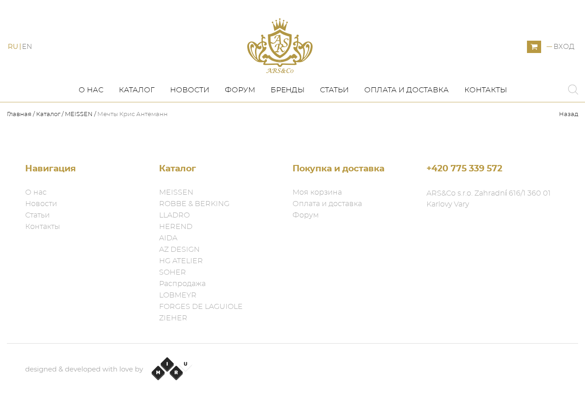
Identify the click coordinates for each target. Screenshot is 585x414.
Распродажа (182, 283)
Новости (189, 90)
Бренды (287, 90)
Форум (240, 90)
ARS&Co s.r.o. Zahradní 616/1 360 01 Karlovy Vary (488, 199)
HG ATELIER (181, 261)
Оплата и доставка (406, 90)
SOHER (172, 272)
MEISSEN (79, 114)
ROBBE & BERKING (194, 203)
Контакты (485, 90)
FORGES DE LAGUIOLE (201, 306)
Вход (563, 46)
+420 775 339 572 (464, 169)
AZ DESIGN (179, 249)
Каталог (136, 90)
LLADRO (174, 215)
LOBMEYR (178, 295)
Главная (20, 114)
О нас (91, 90)
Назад (568, 114)
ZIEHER (173, 318)
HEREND (175, 226)
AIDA (168, 238)
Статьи (334, 90)
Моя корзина (317, 192)
